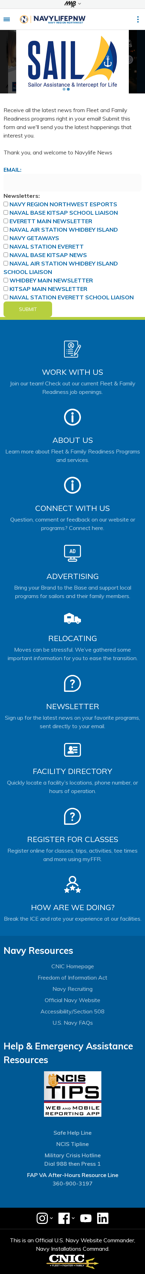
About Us (72, 440)
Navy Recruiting (72, 988)
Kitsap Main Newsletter (48, 288)
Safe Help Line (72, 1132)
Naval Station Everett (47, 246)
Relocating (72, 638)
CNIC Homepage (72, 966)
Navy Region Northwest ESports (63, 204)
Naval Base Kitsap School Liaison (64, 212)
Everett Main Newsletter (51, 221)
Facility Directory (72, 771)
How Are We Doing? (72, 907)
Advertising (72, 576)
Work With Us (72, 372)
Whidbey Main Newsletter (51, 280)
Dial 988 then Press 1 (72, 1163)
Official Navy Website (72, 1000)
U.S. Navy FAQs (72, 1022)
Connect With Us (72, 508)
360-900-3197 (72, 1183)
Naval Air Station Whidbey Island (64, 229)
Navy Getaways (34, 238)
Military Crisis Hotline (73, 1155)
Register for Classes (72, 839)
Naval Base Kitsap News (48, 254)
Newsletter (72, 706)
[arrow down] (72, 4)
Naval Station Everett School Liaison (72, 297)
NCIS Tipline (72, 1143)
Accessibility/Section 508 (72, 1011)
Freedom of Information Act (72, 977)
